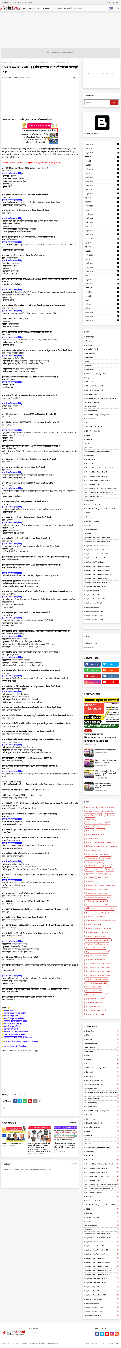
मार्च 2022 (101, 308)
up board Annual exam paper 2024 (98, 542)
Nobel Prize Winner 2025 (12, 1143)
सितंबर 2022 (101, 284)
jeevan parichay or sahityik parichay (98, 451)
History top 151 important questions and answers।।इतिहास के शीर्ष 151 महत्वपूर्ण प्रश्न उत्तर (64, 1146)
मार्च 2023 (101, 259)
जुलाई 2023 (101, 243)
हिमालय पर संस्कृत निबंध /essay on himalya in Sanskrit (105, 761)
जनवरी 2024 (101, 218)
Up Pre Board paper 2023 (94, 615)
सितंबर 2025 (101, 157)
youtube (112, 682)
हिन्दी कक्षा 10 (89, 365)
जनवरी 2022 (101, 316)
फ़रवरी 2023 (101, 263)
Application (90, 370)
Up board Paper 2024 (93, 591)
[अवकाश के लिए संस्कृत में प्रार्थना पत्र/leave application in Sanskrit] (89, 786)
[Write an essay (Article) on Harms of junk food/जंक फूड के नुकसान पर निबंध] (89, 774)
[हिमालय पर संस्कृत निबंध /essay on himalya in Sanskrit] (89, 763)
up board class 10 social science (97, 546)
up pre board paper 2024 (94, 619)
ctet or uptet (90, 423)
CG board (89, 382)
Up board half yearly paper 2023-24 (98, 566)
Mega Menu (34, 8)
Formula (89, 439)
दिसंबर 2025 (101, 144)
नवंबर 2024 (101, 189)
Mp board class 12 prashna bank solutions (100, 468)
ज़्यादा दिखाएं (73, 1123)
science (88, 525)
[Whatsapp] (25, 1101)
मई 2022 (101, 300)
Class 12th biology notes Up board (97, 415)
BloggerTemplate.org (49, 1343)
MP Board (58, 8)
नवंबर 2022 (101, 275)
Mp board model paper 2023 (95, 484)
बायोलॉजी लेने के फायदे (92, 349)
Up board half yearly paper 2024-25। (98, 574)
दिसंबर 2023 (101, 222)
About (94, 1343)
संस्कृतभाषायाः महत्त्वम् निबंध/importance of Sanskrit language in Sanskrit (100, 737)
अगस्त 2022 (101, 288)
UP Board (46, 8)
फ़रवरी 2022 (101, 312)
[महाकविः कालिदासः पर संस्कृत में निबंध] (89, 753)
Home (24, 8)
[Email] (35, 1101)
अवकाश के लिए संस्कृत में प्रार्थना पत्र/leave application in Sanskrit (104, 785)
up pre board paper (92, 607)
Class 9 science (91, 419)
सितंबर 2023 (101, 234)
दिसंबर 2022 (101, 271)
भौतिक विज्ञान (89, 357)
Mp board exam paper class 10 (96, 472)
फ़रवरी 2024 (101, 214)
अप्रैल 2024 (101, 206)
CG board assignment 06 (94, 390)
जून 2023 (101, 247)
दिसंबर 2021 (101, 320)
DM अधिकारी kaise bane (93, 431)
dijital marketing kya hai (94, 427)
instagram (94, 682)
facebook (94, 664)
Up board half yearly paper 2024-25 (98, 570)
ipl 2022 (88, 443)
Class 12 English (91, 406)
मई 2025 (101, 165)
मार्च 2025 (101, 173)
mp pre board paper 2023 (94, 496)
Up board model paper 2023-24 (96, 587)
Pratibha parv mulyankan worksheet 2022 (100, 509)
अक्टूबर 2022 (101, 280)
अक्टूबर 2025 (101, 153)
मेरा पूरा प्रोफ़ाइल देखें (89, 647)
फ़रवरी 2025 (101, 177)
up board (89, 533)
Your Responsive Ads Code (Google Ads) (101, 74)
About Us (5, 2)
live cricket (90, 456)
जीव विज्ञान (89, 345)
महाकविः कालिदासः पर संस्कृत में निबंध (105, 750)
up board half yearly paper (95, 562)
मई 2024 (101, 202)
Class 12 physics (91, 411)
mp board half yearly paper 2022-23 (98, 480)
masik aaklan (90, 460)
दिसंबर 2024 (101, 185)
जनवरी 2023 (101, 267)
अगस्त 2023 (101, 239)
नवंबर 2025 (101, 149)
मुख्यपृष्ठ (4, 62)
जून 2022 (101, 296)
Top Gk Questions (15, 62)
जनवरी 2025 (101, 181)
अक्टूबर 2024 (101, 194)
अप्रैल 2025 (101, 169)
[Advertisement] (60, 30)
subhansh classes (91, 643)
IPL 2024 (89, 447)
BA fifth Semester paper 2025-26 (97, 374)
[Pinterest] (30, 1101)
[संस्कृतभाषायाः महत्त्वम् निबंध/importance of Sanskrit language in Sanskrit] (101, 713)
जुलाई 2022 (101, 292)
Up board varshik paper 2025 (96, 599)
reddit (112, 670)
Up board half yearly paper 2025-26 (98, 578)
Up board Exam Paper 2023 (95, 550)
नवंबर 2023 (101, 226)
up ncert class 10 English (94, 603)
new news (89, 501)
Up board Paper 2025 (93, 595)
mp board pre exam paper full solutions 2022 (101, 488)
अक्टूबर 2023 (101, 230)
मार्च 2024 (101, 210)
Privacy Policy (27, 2)
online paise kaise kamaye (95, 505)
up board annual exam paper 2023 (98, 537)
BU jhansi (89, 378)
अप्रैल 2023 (101, 255)
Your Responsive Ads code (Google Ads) (60, 52)
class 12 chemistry (92, 402)
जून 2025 (101, 161)
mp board (89, 464)
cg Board (68, 8)
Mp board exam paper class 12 (96, 476)
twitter (112, 664)
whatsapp (94, 670)
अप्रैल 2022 (101, 304)
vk (112, 676)
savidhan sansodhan (93, 521)
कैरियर (88, 341)
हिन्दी (87, 361)
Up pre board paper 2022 (94, 611)
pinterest (94, 676)
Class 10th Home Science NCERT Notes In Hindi (102, 398)
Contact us (16, 2)
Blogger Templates (19, 1343)
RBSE (88, 513)
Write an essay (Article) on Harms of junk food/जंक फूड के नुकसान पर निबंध (105, 773)
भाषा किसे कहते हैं (90, 353)
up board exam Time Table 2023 (97, 554)
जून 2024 (101, 198)
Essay (88, 435)
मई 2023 (101, 251)
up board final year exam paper (97, 558)
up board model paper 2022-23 (96, 582)
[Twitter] (20, 1101)
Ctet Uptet (78, 8)
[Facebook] (15, 1101)
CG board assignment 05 (94, 386)
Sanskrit (89, 517)
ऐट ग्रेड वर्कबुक (90, 337)
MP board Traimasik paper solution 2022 (100, 492)
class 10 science (91, 394)
